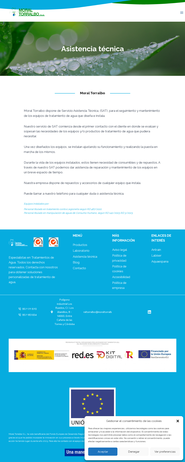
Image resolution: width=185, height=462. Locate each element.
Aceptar (103, 451)
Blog (76, 262)
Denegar (133, 451)
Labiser (156, 255)
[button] (178, 421)
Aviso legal (119, 249)
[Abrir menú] (181, 12)
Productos (80, 245)
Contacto (79, 268)
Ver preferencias (164, 451)
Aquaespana (159, 261)
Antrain (156, 249)
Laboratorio (81, 250)
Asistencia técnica (85, 256)
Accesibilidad (121, 277)
